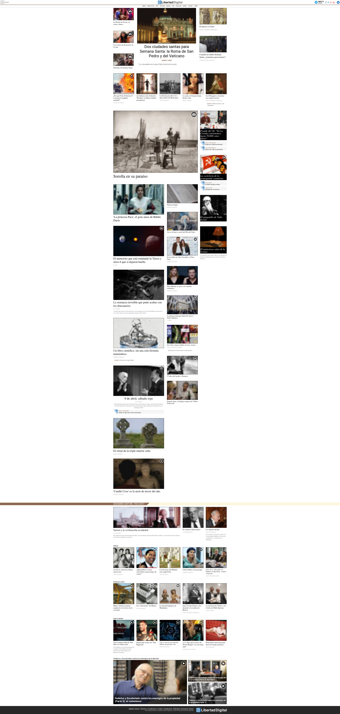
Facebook (326, 2)
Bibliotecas (151, 6)
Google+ (331, 2)
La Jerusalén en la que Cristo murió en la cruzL (158, 64)
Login (338, 2)
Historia (162, 6)
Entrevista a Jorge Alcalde (124, 360)
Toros (196, 6)
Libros (144, 6)
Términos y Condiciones (148, 709)
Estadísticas (168, 709)
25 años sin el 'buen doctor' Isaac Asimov (180, 350)
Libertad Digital (170, 2)
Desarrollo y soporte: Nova (188, 710)
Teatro (190, 6)
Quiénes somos (134, 709)
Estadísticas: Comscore (171, 710)
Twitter (328, 2)
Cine (173, 6)
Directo (321, 2)
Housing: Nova (180, 710)
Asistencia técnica (187, 709)
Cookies (160, 709)
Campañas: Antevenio (162, 710)
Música (168, 6)
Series (185, 6)
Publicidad (176, 709)
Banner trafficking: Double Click (151, 710)
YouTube (333, 2)
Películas (178, 6)
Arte (157, 6)
